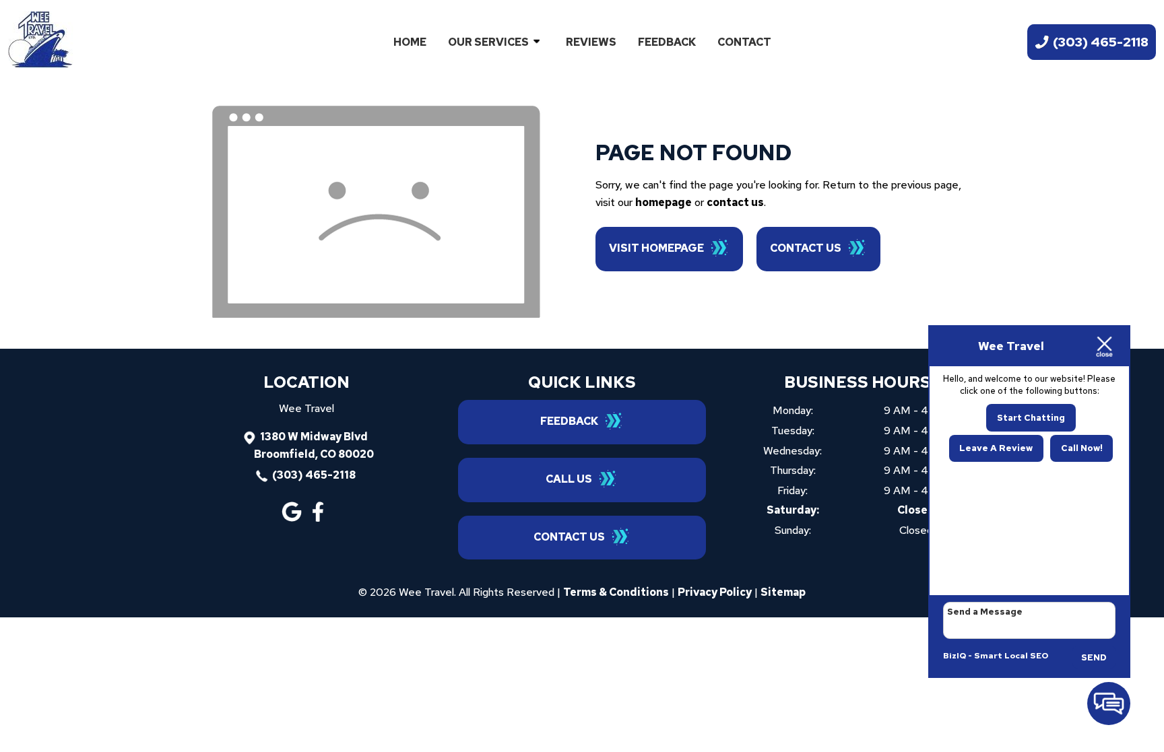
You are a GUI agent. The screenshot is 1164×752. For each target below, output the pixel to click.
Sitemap (783, 592)
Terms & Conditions (616, 592)
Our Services (488, 42)
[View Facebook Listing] (319, 518)
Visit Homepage (656, 248)
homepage (663, 202)
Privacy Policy (715, 592)
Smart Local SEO (1011, 655)
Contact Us (805, 248)
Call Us (569, 479)
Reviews (591, 42)
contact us (735, 202)
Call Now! (1082, 448)
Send (1094, 657)
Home (409, 42)
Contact (744, 42)
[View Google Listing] (293, 518)
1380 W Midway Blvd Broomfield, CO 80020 (314, 445)
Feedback (667, 42)
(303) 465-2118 (314, 475)
